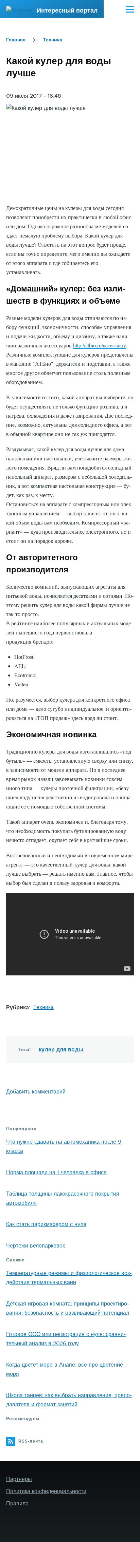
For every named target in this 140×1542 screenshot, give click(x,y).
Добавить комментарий (36, 1091)
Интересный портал (67, 10)
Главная (15, 39)
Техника (52, 39)
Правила (17, 1503)
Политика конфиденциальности (46, 1491)
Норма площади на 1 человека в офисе (56, 1172)
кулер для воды (61, 1049)
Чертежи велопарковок (35, 1246)
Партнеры (19, 1479)
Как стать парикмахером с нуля (46, 1224)
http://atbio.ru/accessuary (99, 345)
